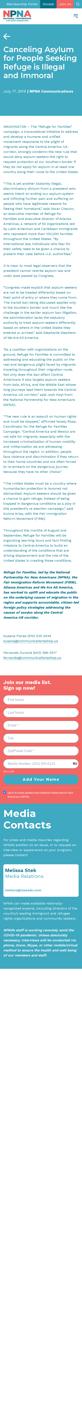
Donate (48, 4)
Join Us (65, 4)
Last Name (13, 710)
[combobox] (74, 763)
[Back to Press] (6, 36)
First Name (13, 697)
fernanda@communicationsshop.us (32, 658)
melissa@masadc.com (23, 890)
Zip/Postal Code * (18, 748)
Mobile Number (16, 761)
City (9, 735)
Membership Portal (22, 4)
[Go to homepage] (17, 15)
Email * (10, 723)
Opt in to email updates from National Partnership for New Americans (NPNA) (40, 794)
